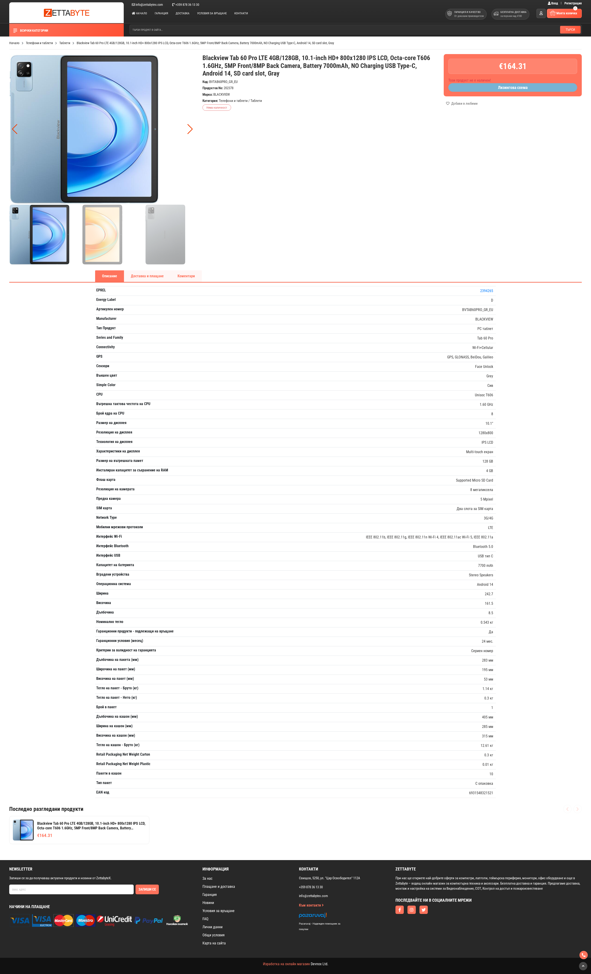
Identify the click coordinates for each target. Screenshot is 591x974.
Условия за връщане (212, 13)
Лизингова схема (513, 87)
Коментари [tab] (186, 276)
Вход (555, 3)
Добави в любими (464, 103)
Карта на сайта (214, 943)
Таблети (256, 101)
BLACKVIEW (221, 94)
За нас (207, 878)
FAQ (205, 919)
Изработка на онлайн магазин (286, 964)
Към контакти (310, 905)
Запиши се (147, 889)
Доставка (183, 13)
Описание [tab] (109, 276)
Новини (208, 903)
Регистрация (573, 3)
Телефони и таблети (233, 101)
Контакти (241, 13)
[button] (190, 129)
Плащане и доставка (218, 886)
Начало (141, 13)
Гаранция (161, 13)
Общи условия (213, 935)
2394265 (486, 291)
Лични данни (212, 927)
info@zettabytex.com (149, 4)
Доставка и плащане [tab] (147, 276)
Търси (570, 29)
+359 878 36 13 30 (187, 4)
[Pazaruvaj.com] (324, 916)
